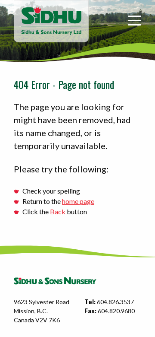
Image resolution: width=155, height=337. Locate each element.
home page (78, 201)
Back (57, 211)
